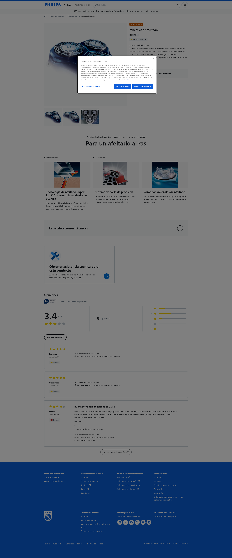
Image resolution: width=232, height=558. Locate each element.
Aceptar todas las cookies (142, 86)
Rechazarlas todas (122, 86)
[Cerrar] (153, 58)
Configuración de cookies (91, 86)
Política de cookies (131, 80)
